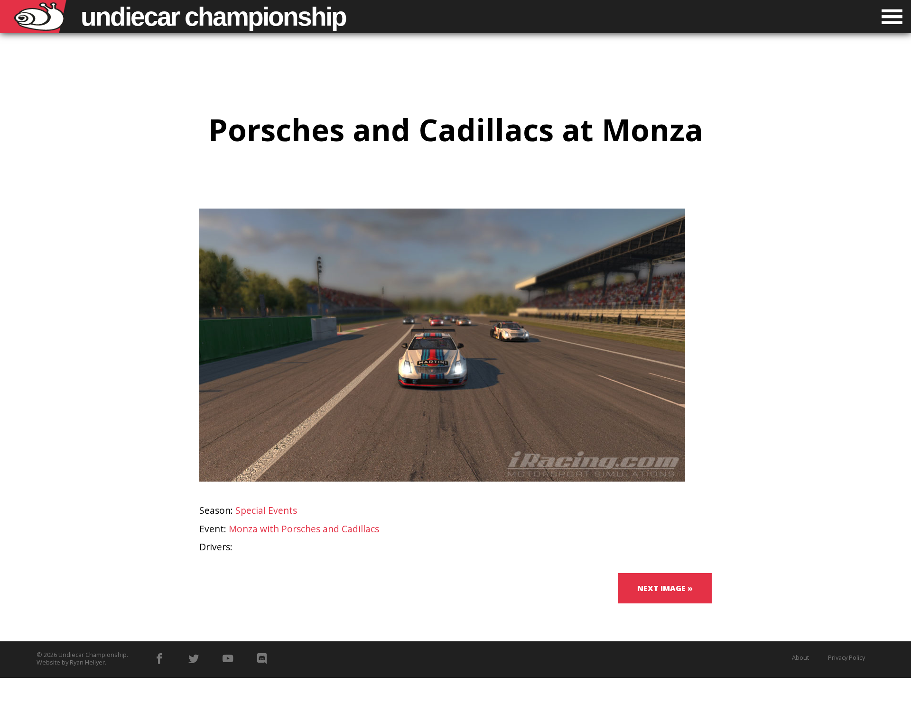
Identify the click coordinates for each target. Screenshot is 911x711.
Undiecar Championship (92, 654)
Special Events (266, 510)
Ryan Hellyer (87, 662)
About (800, 657)
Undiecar (213, 16)
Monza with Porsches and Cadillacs (304, 528)
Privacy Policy (846, 657)
